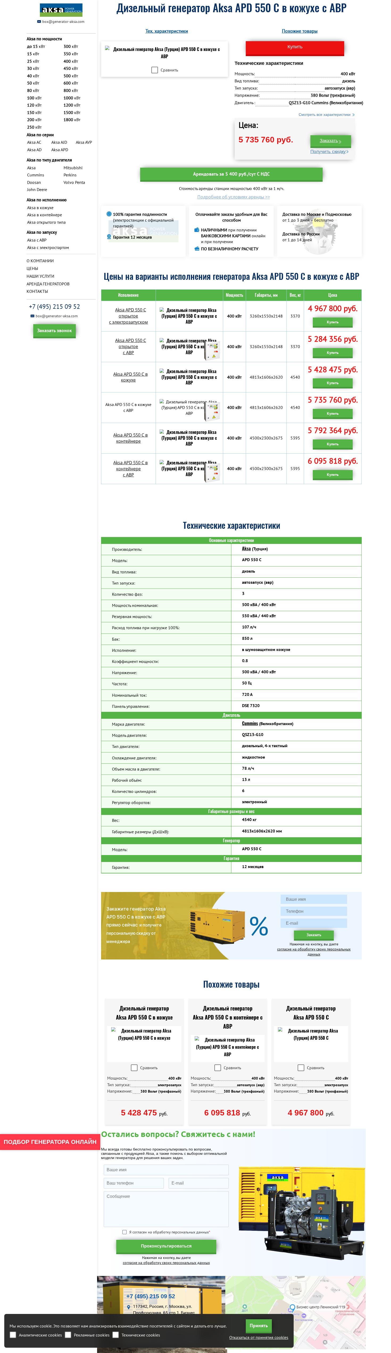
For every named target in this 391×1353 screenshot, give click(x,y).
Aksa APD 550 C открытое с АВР (130, 346)
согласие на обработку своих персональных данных (314, 952)
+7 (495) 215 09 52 (54, 306)
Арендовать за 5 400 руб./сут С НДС (231, 174)
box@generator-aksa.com (63, 21)
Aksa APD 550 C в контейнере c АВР (130, 469)
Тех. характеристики (166, 31)
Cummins (250, 723)
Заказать (329, 140)
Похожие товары (300, 31)
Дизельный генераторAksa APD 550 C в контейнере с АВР (228, 1017)
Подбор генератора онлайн (50, 1142)
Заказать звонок (54, 330)
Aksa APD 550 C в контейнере (130, 438)
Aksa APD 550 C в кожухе (130, 377)
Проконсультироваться (166, 1246)
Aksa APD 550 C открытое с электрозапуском (128, 316)
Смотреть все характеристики (325, 114)
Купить (333, 322)
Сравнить (169, 70)
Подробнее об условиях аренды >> (233, 197)
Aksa (246, 548)
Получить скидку (328, 151)
